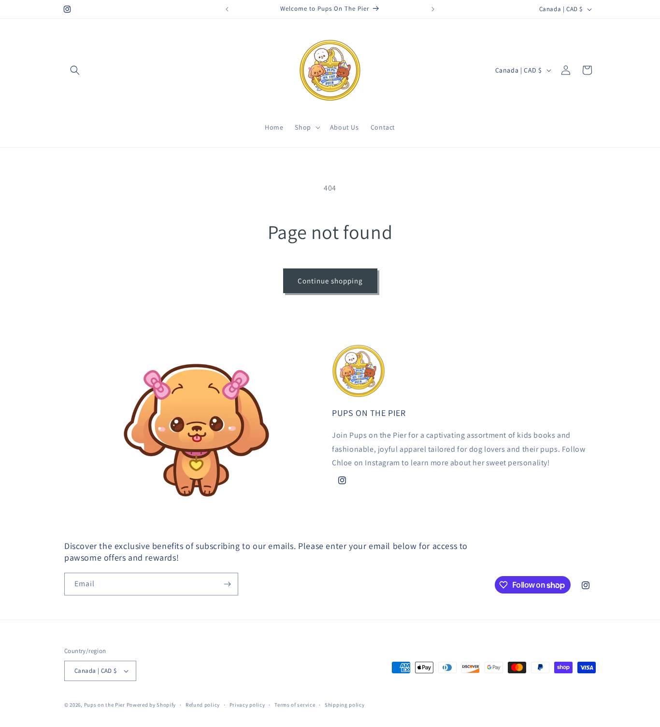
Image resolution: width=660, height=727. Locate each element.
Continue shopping (330, 280)
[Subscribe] (227, 584)
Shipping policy (345, 704)
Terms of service (294, 704)
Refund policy (203, 704)
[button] (75, 70)
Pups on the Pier (104, 704)
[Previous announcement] (227, 9)
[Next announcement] (433, 9)
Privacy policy (247, 704)
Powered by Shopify (151, 704)
